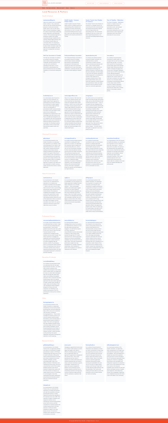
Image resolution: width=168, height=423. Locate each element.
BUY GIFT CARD (90, 3)
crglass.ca (67, 177)
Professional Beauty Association (73, 55)
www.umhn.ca (110, 55)
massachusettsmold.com (113, 138)
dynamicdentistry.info (91, 55)
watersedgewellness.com (71, 95)
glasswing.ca (46, 138)
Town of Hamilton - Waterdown (115, 20)
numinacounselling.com (49, 20)
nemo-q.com (68, 345)
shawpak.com (46, 385)
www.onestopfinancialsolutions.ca (51, 220)
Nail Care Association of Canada (52, 55)
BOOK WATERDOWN (104, 3)
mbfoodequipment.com (113, 345)
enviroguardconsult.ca (70, 138)
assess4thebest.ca (69, 220)
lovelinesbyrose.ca (48, 95)
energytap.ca (89, 95)
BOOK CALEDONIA (118, 3)
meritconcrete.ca (47, 177)
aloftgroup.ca (89, 177)
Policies (97, 420)
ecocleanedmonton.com (92, 138)
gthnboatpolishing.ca (48, 345)
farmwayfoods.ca (90, 345)
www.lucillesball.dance (48, 261)
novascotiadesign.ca (91, 220)
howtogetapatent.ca (48, 302)
